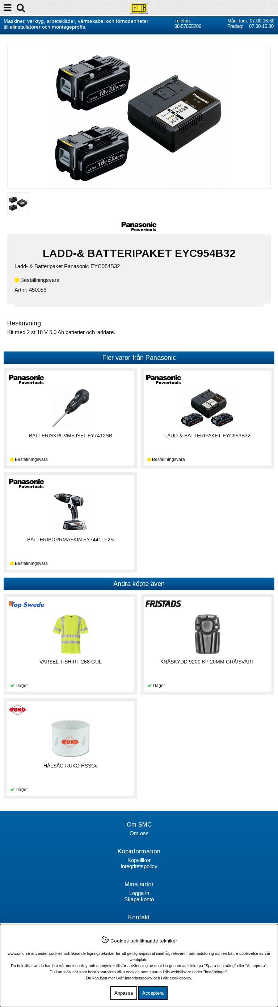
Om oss (139, 833)
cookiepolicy (180, 978)
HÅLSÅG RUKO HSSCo (70, 766)
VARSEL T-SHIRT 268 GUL (70, 662)
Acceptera (153, 993)
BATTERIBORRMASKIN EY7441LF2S (70, 539)
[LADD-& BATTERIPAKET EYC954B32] (139, 185)
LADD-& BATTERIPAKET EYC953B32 (207, 435)
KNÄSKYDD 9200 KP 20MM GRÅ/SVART (207, 662)
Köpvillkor (139, 860)
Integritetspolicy (139, 866)
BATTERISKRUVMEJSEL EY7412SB (70, 435)
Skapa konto (139, 899)
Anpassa (123, 993)
